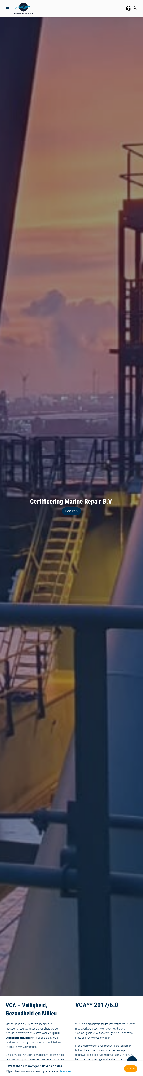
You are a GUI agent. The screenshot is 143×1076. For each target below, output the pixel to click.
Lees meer (65, 1071)
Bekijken (71, 511)
